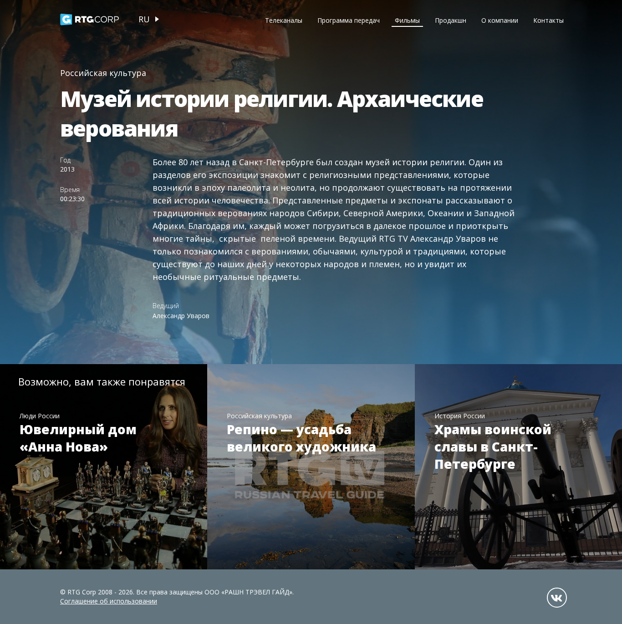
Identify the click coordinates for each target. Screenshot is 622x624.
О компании (499, 20)
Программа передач (348, 20)
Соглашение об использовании (108, 601)
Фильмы (407, 20)
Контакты (548, 20)
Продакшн (450, 20)
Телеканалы (283, 20)
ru (144, 19)
